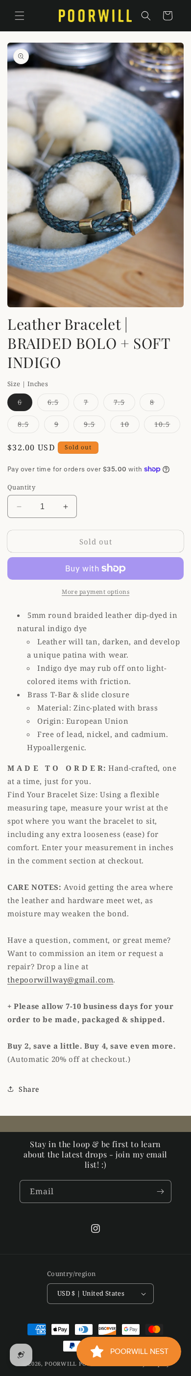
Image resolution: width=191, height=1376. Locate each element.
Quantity (21, 487)
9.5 (94, 426)
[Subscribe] (160, 1191)
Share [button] (29, 1089)
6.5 (58, 404)
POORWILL (61, 1363)
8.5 (28, 426)
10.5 (167, 426)
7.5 (124, 404)
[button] (19, 15)
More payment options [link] (95, 592)
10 (130, 426)
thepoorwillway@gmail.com (60, 979)
